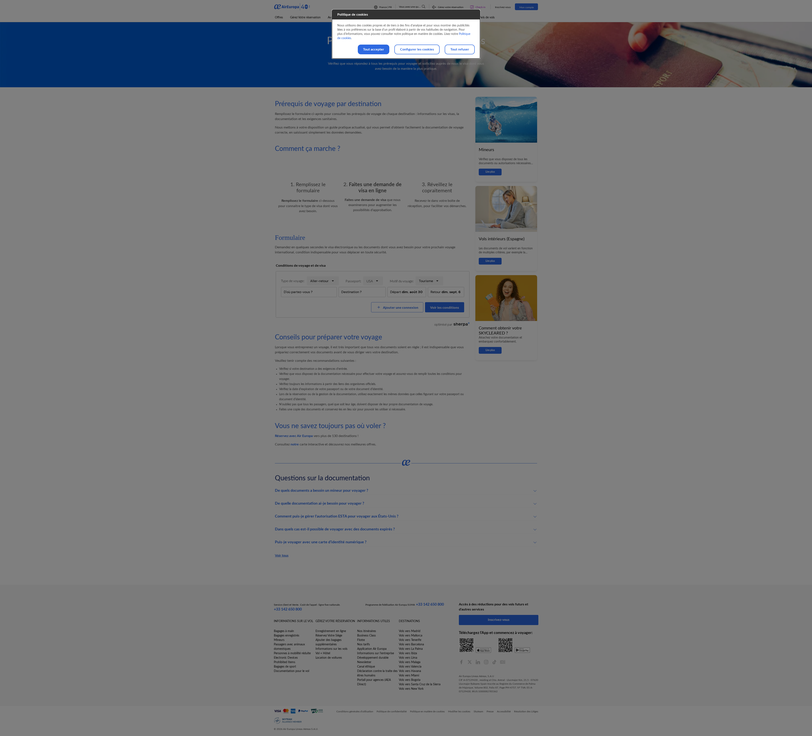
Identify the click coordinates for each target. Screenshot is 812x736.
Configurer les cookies (417, 49)
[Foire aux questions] (423, 6)
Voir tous (281, 555)
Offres (279, 17)
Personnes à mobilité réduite (292, 653)
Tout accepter (373, 49)
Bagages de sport (285, 666)
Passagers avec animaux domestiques (289, 646)
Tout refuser (459, 49)
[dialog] (406, 34)
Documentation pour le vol (291, 671)
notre (295, 444)
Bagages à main (284, 631)
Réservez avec (294, 436)
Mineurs (279, 640)
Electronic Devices (286, 657)
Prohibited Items (284, 662)
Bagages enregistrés (286, 635)
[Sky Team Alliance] (288, 720)
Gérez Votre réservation (305, 17)
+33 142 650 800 (288, 609)
